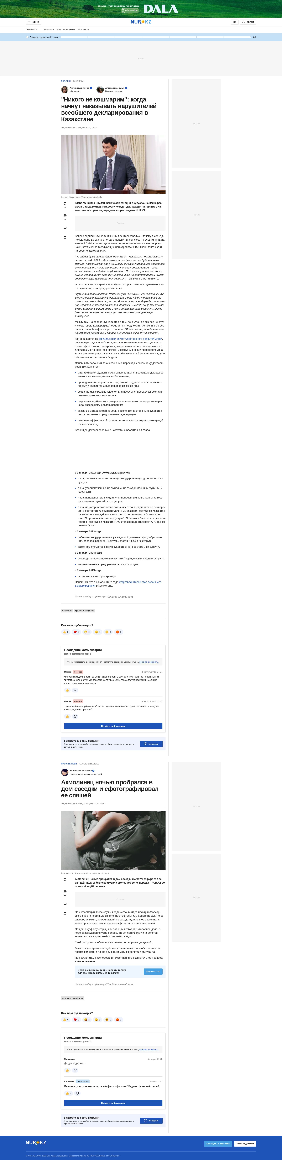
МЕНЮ (35, 22)
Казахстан (49, 29)
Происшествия (69, 764)
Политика (31, 29)
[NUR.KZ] (141, 22)
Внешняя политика (66, 29)
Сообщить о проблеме (218, 1144)
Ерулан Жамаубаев (84, 610)
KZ (234, 22)
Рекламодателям (245, 1144)
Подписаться (153, 971)
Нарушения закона (89, 764)
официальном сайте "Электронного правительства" (130, 338)
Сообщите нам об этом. (120, 596)
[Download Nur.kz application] (141, 9)
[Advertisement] (141, 58)
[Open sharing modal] (65, 227)
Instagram (153, 744)
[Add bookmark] (65, 237)
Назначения (83, 29)
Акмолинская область (72, 998)
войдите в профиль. (149, 662)
